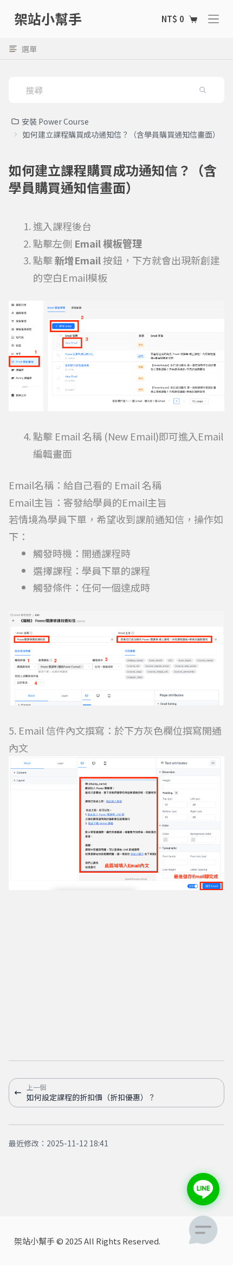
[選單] (213, 19)
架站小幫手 (48, 18)
